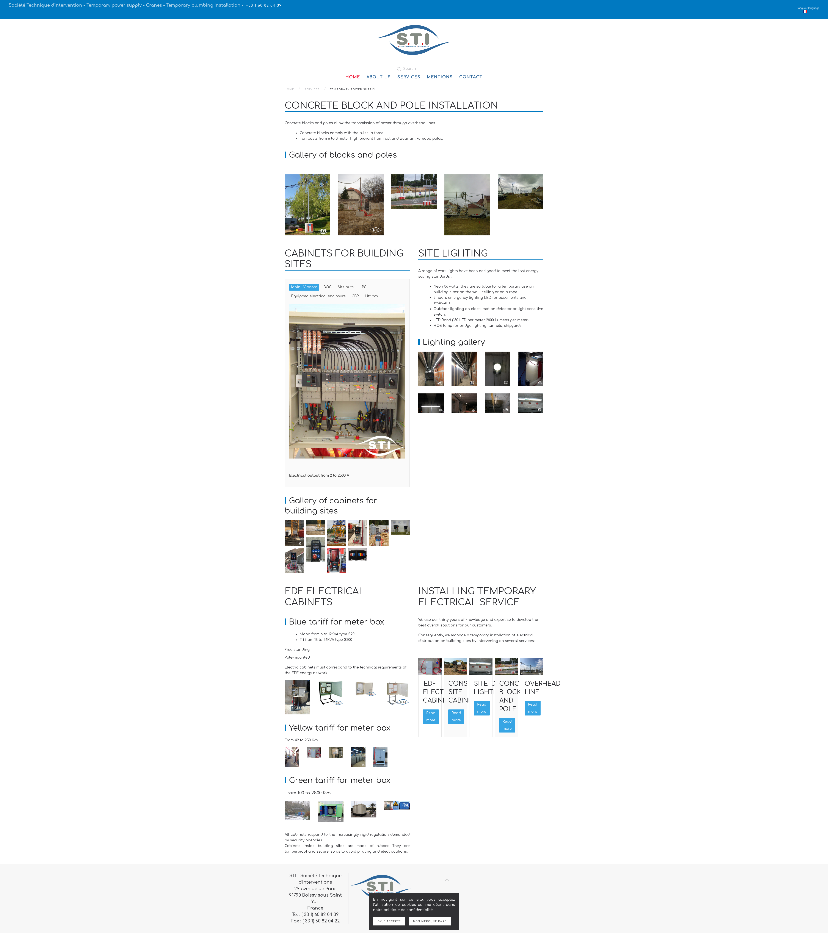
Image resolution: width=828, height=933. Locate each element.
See (295, 227)
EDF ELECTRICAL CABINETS (442, 692)
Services (408, 77)
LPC (363, 287)
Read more (430, 716)
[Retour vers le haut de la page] (447, 880)
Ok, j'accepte (389, 921)
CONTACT (471, 77)
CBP (355, 296)
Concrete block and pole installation (391, 106)
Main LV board (304, 287)
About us (379, 77)
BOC (327, 287)
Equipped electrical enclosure (318, 296)
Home (352, 77)
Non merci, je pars (430, 921)
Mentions (440, 77)
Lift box (371, 296)
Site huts (346, 287)
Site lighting (453, 254)
